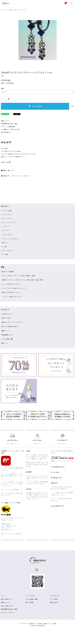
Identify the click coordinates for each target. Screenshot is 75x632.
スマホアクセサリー (7, 235)
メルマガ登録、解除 (7, 339)
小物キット (4, 243)
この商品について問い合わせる (10, 129)
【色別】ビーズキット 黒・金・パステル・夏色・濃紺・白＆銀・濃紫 (22, 280)
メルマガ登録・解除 (31, 599)
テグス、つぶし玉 (6, 250)
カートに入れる (37, 106)
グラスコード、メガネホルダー (10, 239)
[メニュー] (71, 3)
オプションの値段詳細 (8, 126)
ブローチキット (6, 230)
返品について (5, 121)
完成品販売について (7, 335)
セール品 (9, 10)
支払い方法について (7, 606)
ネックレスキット (6, 214)
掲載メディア (5, 331)
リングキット (5, 226)
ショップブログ (30, 596)
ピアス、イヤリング (20, 10)
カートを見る (54, 599)
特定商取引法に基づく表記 (9, 124)
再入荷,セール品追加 (7, 271)
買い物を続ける (6, 132)
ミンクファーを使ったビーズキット (11, 296)
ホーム (2, 10)
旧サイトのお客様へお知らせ (9, 326)
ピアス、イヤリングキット (9, 222)
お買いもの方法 (6, 318)
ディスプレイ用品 (6, 211)
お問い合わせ (54, 602)
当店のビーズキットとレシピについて (12, 322)
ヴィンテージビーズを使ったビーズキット (13, 288)
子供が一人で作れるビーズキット (11, 292)
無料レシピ (4, 343)
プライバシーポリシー (8, 613)
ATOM (31, 602)
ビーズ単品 (4, 254)
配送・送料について (7, 599)
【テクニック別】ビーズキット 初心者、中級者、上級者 (18, 276)
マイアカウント (54, 596)
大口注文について (6, 314)
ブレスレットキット (7, 218)
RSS (26, 602)
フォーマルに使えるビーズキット (11, 284)
